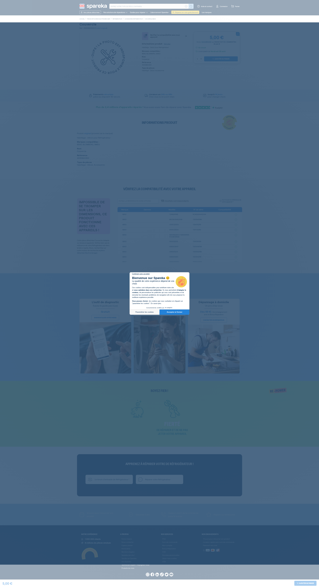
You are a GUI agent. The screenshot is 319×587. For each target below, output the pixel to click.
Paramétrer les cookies (144, 312)
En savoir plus (156, 303)
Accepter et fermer (174, 312)
